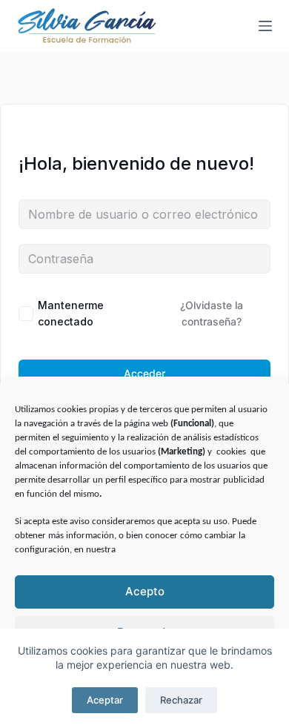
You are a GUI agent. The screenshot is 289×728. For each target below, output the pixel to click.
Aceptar (105, 700)
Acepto (145, 591)
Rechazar (181, 700)
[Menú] (265, 26)
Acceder (144, 373)
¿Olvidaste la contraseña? (211, 313)
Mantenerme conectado (71, 313)
